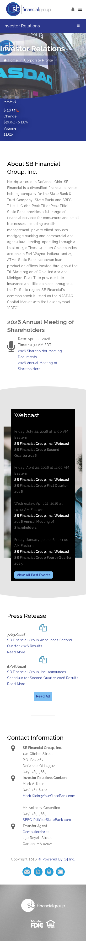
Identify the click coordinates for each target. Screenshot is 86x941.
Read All (43, 696)
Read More (16, 652)
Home (12, 60)
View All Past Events (33, 575)
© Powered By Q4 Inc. (56, 859)
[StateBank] (28, 9)
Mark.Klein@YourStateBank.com (49, 796)
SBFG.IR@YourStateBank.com (47, 820)
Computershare (36, 832)
